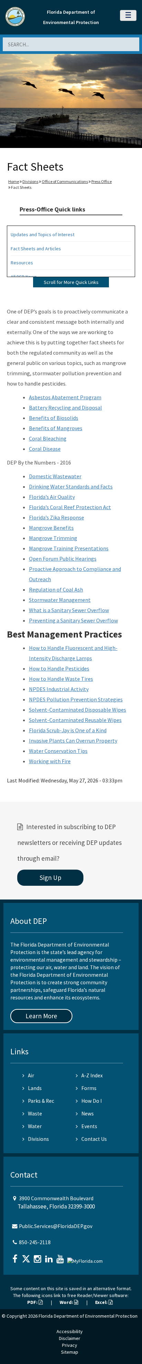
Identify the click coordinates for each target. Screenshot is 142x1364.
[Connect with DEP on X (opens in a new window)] (27, 1257)
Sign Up (50, 877)
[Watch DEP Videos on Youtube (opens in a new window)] (61, 1257)
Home (13, 181)
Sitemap (69, 1352)
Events (89, 1126)
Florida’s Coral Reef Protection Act (70, 507)
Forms (89, 1088)
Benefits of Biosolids (53, 417)
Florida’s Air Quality (52, 496)
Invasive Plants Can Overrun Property (73, 740)
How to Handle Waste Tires (61, 678)
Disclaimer (69, 1338)
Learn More (41, 1016)
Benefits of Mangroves (55, 428)
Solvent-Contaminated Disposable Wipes (77, 709)
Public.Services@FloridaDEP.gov (55, 1226)
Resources (22, 263)
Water (35, 1126)
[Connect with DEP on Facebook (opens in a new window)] (15, 1257)
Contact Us (94, 1139)
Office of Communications (65, 181)
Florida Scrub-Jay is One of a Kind (67, 730)
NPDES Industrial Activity (59, 689)
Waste (35, 1113)
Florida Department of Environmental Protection (88, 1316)
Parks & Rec (41, 1101)
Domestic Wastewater (55, 476)
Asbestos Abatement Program (65, 397)
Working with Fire (50, 761)
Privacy (69, 1345)
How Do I (91, 1101)
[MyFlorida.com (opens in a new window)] (85, 1258)
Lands (35, 1088)
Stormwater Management (60, 599)
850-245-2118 (35, 1242)
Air (31, 1075)
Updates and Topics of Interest (42, 234)
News (87, 1113)
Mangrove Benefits (51, 527)
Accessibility (70, 1331)
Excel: (102, 1302)
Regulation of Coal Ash (56, 589)
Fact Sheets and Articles (36, 248)
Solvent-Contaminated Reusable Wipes (75, 720)
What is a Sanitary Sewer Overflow (69, 610)
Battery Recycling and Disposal (65, 407)
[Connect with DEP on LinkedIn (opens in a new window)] (49, 1257)
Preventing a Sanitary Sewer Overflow (73, 620)
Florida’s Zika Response (56, 517)
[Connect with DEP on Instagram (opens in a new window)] (38, 1257)
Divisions (30, 181)
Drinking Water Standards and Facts (71, 486)
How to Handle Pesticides (59, 668)
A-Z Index (92, 1075)
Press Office (101, 181)
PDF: (33, 1302)
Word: (67, 1302)
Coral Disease (45, 448)
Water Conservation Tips (58, 750)
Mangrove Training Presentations (69, 548)
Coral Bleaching (48, 438)
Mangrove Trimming (53, 538)
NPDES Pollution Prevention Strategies (76, 699)
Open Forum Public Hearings (63, 558)
